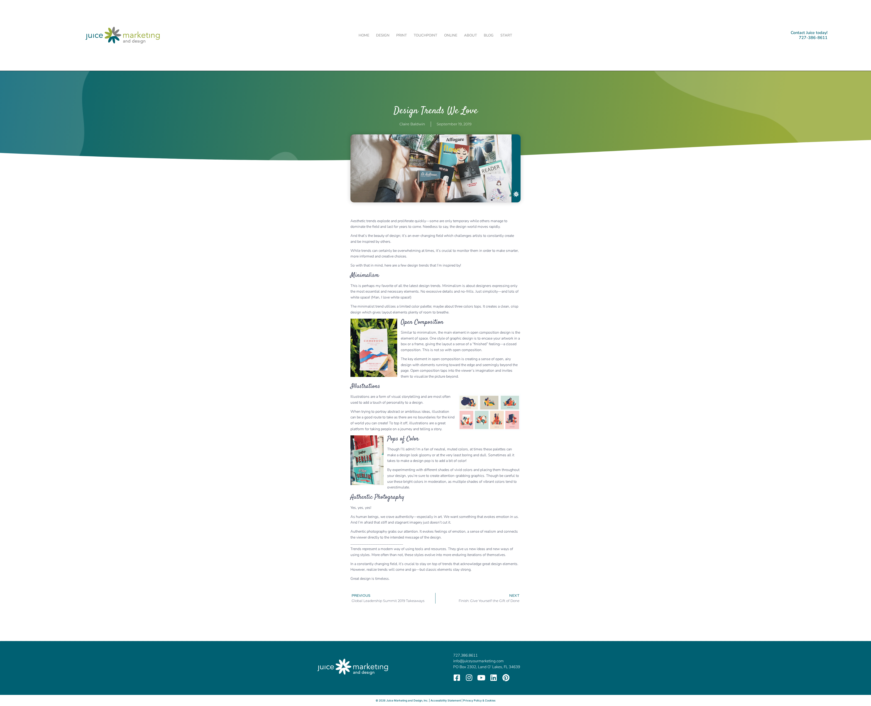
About (470, 35)
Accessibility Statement (446, 700)
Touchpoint (425, 35)
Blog (489, 35)
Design (382, 35)
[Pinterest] (505, 677)
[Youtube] (481, 677)
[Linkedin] (493, 677)
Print (401, 35)
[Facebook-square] (456, 677)
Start (506, 35)
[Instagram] (469, 677)
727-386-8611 (813, 37)
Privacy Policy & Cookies (479, 700)
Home (364, 35)
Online (450, 35)
